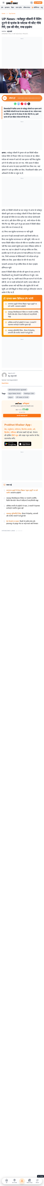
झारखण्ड (7, 7)
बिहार (12, 7)
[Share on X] (29, 104)
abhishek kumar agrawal (17, 390)
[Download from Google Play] (10, 444)
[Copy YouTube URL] (22, 104)
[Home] (12, 2)
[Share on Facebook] (18, 104)
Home (3, 13)
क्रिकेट (7, 432)
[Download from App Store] (24, 444)
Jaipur (11, 397)
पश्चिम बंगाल (26, 7)
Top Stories (12, 13)
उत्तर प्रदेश (19, 7)
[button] (22, 81)
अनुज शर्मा (9, 31)
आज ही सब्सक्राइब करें (22, 415)
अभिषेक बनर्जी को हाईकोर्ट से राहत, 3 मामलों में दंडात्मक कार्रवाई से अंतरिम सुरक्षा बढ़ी (22, 323)
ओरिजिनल (36, 7)
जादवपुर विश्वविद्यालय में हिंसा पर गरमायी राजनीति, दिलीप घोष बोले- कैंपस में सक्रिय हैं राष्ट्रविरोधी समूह (23, 314)
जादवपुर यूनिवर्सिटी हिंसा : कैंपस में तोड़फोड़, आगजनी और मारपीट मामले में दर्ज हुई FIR (21, 331)
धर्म (34, 429)
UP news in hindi (22, 397)
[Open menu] (3, 2)
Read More (5, 383)
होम (2, 7)
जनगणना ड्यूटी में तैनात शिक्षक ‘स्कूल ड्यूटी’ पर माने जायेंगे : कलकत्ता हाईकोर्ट (22, 305)
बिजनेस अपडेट (27, 429)
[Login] (22, 1181)
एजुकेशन (11, 429)
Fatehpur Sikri (29, 393)
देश (5, 429)
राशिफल (13, 432)
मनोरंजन (18, 429)
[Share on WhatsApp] (15, 104)
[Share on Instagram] (25, 104)
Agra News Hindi (15, 393)
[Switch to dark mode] (31, 2)
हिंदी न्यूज (15, 435)
